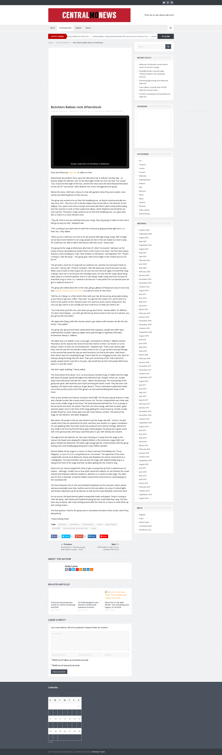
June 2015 (143, 472)
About (88, 28)
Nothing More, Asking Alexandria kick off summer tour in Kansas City (92, 36)
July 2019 (142, 294)
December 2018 (145, 320)
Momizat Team (98, 752)
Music (141, 195)
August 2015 (144, 464)
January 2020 (144, 275)
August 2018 (144, 336)
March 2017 (143, 400)
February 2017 (144, 404)
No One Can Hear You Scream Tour (75, 528)
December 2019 (145, 279)
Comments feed (145, 526)
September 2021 (145, 245)
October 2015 (144, 457)
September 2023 (145, 234)
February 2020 (144, 271)
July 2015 (142, 468)
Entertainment (65, 28)
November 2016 (145, 415)
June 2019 (143, 298)
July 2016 (142, 430)
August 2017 (144, 381)
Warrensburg (144, 213)
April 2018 (143, 351)
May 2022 (142, 241)
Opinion (78, 28)
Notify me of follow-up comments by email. (70, 660)
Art (140, 161)
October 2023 (144, 230)
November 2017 (145, 370)
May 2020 (142, 268)
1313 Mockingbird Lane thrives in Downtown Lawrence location (88, 604)
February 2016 (144, 449)
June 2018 (143, 343)
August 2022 (144, 237)
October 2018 (144, 328)
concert (99, 524)
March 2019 (143, 309)
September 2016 (145, 422)
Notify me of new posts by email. (66, 665)
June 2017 (143, 389)
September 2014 (145, 494)
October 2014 (144, 491)
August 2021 (144, 249)
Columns (142, 164)
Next (114, 544)
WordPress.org (145, 530)
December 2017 (145, 366)
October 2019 (144, 287)
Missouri (142, 191)
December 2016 (145, 411)
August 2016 (144, 426)
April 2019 (143, 305)
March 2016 (143, 445)
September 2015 (145, 460)
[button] (84, 159)
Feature (142, 183)
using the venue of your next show (68, 290)
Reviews (108, 111)
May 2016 (142, 438)
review (93, 528)
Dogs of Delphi (111, 524)
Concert (142, 172)
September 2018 (145, 332)
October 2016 (144, 419)
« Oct (50, 742)
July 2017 (142, 385)
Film (140, 187)
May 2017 (142, 392)
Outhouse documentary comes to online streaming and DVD (63, 604)
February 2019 (144, 313)
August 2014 (144, 498)
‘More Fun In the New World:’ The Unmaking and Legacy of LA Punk (117, 604)
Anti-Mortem (74, 524)
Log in (141, 518)
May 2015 (142, 475)
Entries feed (144, 522)
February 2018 (144, 358)
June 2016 (143, 434)
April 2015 (143, 479)
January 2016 (144, 453)
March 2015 (143, 483)
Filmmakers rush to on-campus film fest (108, 548)
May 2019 (142, 302)
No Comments (117, 111)
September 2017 (145, 377)
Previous (68, 544)
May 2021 (142, 253)
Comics (142, 168)
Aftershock (63, 524)
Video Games (144, 210)
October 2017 (144, 373)
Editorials (142, 176)
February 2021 (144, 260)
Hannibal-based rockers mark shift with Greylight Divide (145, 36)
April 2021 (143, 256)
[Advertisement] (196, 72)
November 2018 (145, 324)
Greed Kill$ (56, 528)
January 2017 (144, 407)
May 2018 (142, 347)
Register (142, 514)
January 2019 (144, 317)
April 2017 (143, 396)
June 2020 (143, 264)
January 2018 (144, 362)
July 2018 (142, 339)
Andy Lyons (63, 111)
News (52, 28)
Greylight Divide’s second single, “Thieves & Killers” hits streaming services (152, 74)
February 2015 (144, 487)
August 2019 (144, 290)
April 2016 (143, 441)
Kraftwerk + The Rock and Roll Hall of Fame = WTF (73, 548)
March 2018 (143, 355)
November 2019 (145, 283)
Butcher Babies (88, 524)
